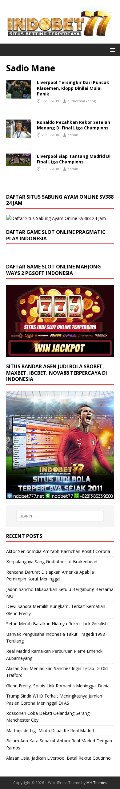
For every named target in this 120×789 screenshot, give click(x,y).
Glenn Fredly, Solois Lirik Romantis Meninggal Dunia (58, 686)
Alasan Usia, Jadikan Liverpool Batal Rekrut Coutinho (58, 758)
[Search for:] (60, 516)
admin (73, 135)
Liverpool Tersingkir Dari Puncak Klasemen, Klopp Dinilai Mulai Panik (73, 87)
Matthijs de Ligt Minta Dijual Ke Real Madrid (50, 730)
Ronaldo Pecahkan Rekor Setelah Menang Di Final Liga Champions (73, 125)
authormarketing (82, 101)
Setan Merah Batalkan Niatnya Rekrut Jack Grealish (57, 624)
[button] (111, 49)
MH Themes (96, 782)
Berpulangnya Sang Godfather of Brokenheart (52, 561)
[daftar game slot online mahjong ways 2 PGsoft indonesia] (60, 353)
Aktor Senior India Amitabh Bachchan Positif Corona (58, 551)
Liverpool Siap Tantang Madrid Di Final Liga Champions (73, 159)
